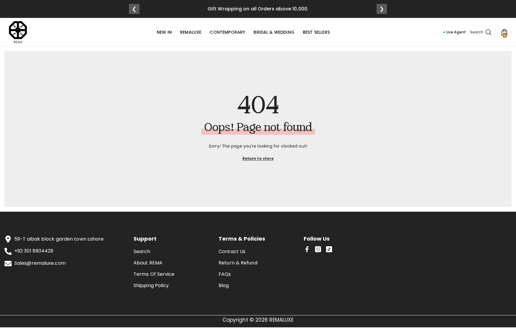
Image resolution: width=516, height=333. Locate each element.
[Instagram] (318, 249)
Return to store (258, 158)
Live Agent (456, 32)
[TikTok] (329, 249)
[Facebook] (307, 249)
